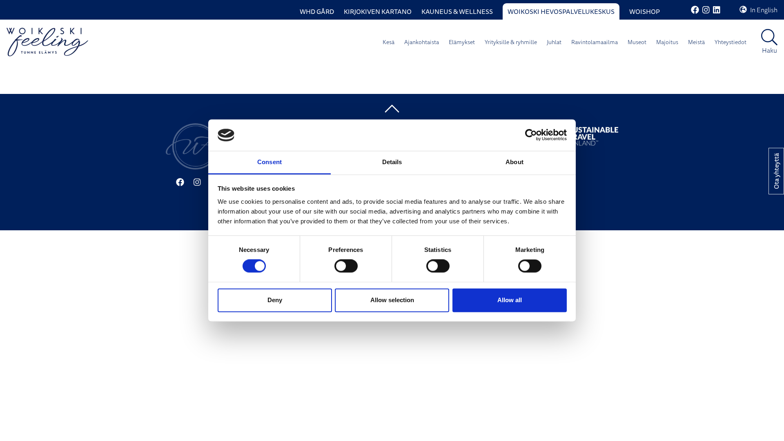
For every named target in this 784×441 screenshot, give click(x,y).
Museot (637, 42)
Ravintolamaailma (594, 42)
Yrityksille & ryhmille (511, 42)
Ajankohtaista (421, 42)
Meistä (696, 42)
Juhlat (554, 42)
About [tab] (514, 161)
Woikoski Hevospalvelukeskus (561, 11)
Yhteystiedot (730, 42)
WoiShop (644, 11)
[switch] (346, 266)
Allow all (509, 299)
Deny (274, 299)
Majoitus (667, 42)
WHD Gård (317, 11)
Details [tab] (392, 161)
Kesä (388, 42)
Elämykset (462, 42)
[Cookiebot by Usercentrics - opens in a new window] (531, 135)
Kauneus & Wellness (457, 11)
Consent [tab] (269, 161)
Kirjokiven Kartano (378, 11)
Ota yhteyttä (776, 171)
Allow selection (392, 299)
